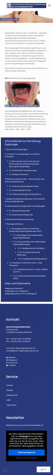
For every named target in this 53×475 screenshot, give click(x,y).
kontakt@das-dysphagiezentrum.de (22, 350)
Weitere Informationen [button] (26, 458)
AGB (8, 400)
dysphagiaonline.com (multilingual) (20, 293)
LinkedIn (11, 357)
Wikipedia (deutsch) (14, 288)
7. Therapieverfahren (14, 224)
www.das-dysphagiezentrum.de (20, 348)
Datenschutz (12, 395)
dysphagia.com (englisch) (16, 291)
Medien (10, 390)
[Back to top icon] (43, 469)
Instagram (12, 360)
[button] (5, 470)
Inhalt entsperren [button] (26, 452)
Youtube (12, 365)
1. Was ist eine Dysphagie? (16, 149)
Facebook (12, 362)
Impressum (12, 405)
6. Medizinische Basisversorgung (19, 219)
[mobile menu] (49, 5)
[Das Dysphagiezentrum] (26, 5)
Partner (10, 385)
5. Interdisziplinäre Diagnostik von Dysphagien (25, 206)
